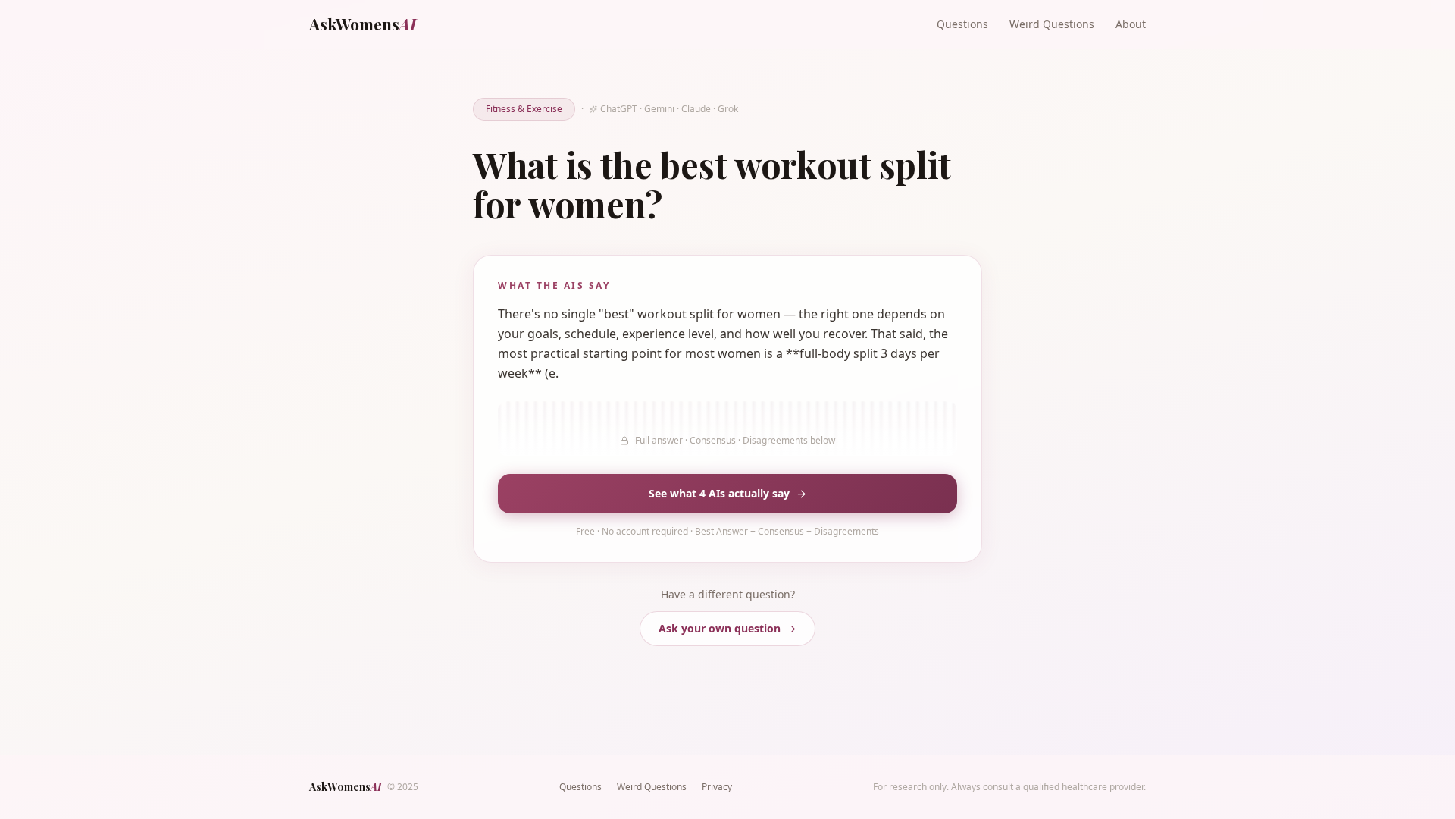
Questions (962, 24)
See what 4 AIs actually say (719, 493)
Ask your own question (720, 628)
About (1131, 24)
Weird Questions (1051, 24)
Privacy (717, 786)
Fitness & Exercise (524, 108)
